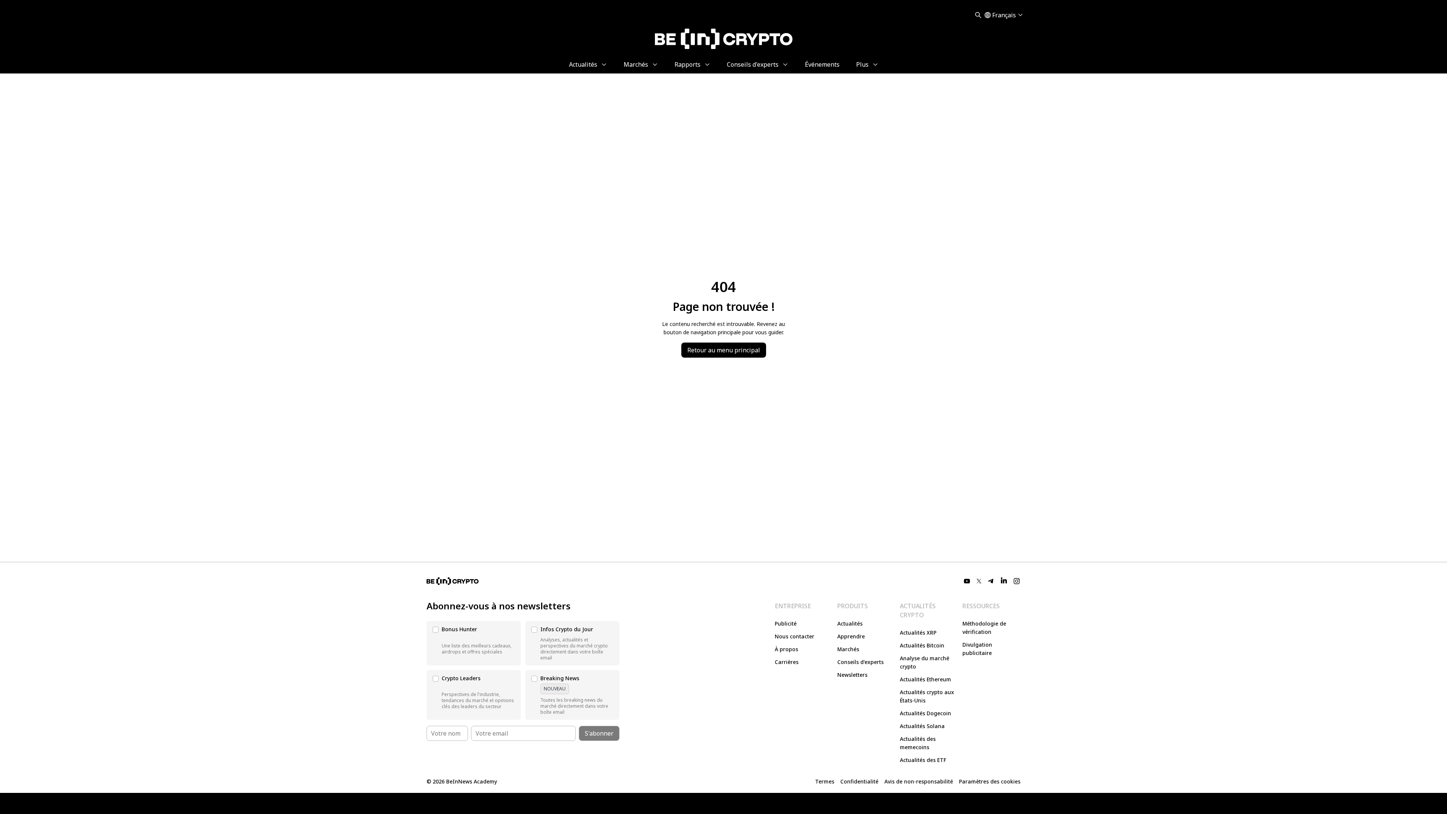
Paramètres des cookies (989, 781)
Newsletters (852, 674)
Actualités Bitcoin (922, 645)
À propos (786, 649)
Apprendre (851, 636)
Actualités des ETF (923, 760)
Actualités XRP (918, 632)
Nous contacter (794, 636)
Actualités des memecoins (918, 743)
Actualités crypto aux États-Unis (927, 696)
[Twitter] (979, 581)
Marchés (848, 649)
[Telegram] (991, 581)
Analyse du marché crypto (924, 662)
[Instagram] (1016, 581)
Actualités (850, 623)
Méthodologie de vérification (984, 627)
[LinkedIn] (1003, 581)
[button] (474, 643)
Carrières (786, 662)
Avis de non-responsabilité (918, 781)
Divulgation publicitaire (977, 648)
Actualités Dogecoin (925, 713)
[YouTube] (967, 581)
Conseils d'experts (860, 662)
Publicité (786, 623)
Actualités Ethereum (925, 679)
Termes (824, 781)
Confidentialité (859, 781)
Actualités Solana (922, 726)
